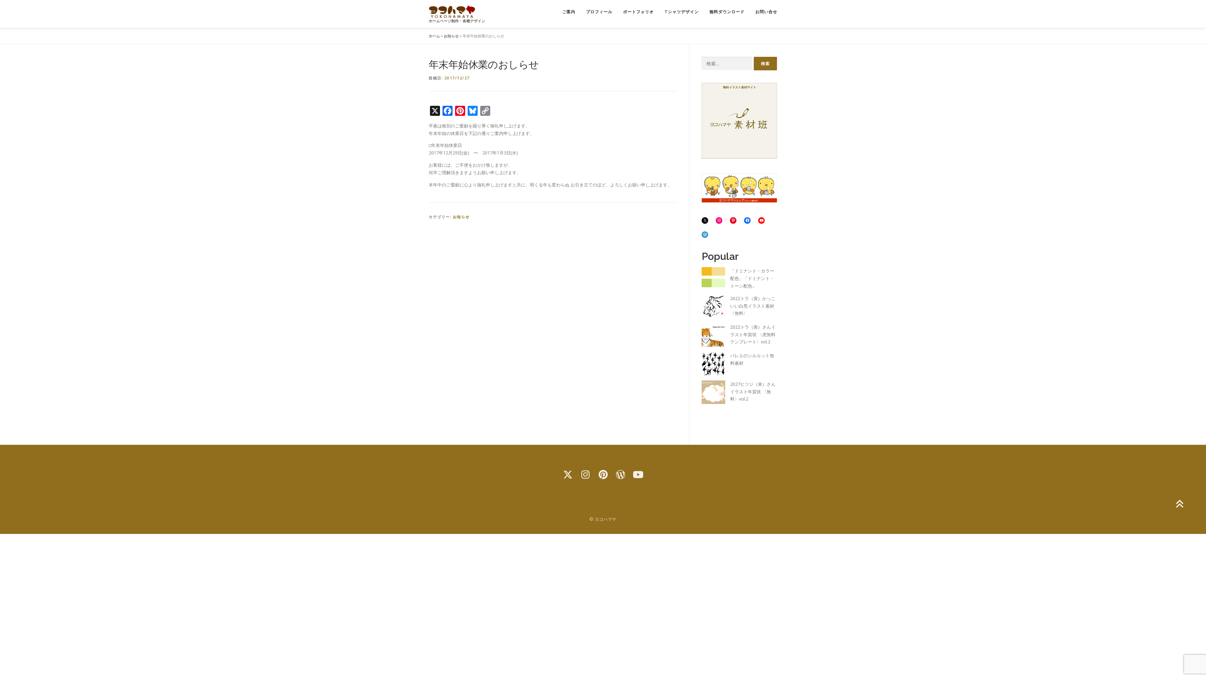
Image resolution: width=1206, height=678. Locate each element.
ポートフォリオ (638, 11)
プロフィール (599, 11)
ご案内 (568, 11)
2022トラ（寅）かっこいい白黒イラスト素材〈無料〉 (752, 305)
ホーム (434, 36)
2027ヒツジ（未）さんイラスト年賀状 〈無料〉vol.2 (752, 391)
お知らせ (451, 36)
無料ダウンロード (727, 11)
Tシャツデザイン (682, 11)
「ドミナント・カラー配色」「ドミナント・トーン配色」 (752, 278)
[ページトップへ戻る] (1179, 504)
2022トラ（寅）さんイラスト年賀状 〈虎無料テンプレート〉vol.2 (752, 334)
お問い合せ (766, 11)
